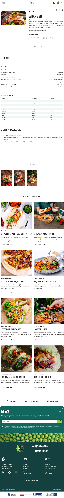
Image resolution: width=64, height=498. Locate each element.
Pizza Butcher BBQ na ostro (13, 281)
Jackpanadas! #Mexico (44, 234)
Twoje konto (48, 473)
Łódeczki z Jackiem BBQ (11, 329)
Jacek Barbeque (6, 70)
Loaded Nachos (40, 329)
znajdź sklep (54, 401)
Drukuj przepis (42, 46)
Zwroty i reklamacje (51, 468)
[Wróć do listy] (59, 10)
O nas (25, 464)
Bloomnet (55, 489)
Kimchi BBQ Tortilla (42, 377)
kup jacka (12, 401)
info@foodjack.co (41, 451)
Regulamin (48, 472)
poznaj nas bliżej (33, 401)
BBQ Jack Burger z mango (45, 281)
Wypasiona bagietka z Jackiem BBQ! (16, 234)
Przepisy (26, 466)
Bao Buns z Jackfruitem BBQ (13, 377)
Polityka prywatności (32, 480)
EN (61, 2)
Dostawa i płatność (50, 466)
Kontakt (25, 468)
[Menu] (3, 2)
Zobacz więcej (5, 244)
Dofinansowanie (32, 483)
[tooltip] (41, 38)
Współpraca (27, 472)
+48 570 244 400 (40, 446)
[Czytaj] (16, 215)
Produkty (47, 464)
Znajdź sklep (27, 473)
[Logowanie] (54, 3)
